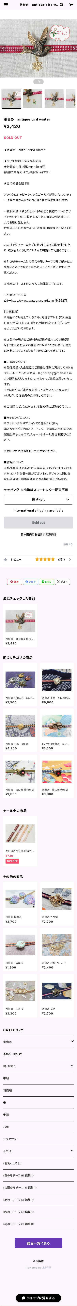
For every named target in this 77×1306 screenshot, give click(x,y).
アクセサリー (11, 1139)
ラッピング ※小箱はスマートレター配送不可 (36, 490)
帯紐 (6, 1078)
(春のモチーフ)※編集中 (18, 1175)
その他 (7, 1151)
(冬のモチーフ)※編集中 (18, 1224)
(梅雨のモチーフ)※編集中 (20, 1187)
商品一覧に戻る (38, 1243)
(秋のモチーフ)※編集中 (18, 1212)
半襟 (6, 1114)
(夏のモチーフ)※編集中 (18, 1199)
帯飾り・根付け (12, 1054)
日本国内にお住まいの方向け (38, 534)
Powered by (34, 1267)
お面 (6, 1127)
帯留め (7, 1041)
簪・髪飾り (9, 1066)
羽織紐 (7, 1090)
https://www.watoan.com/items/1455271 (39, 300)
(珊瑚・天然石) (12, 1163)
